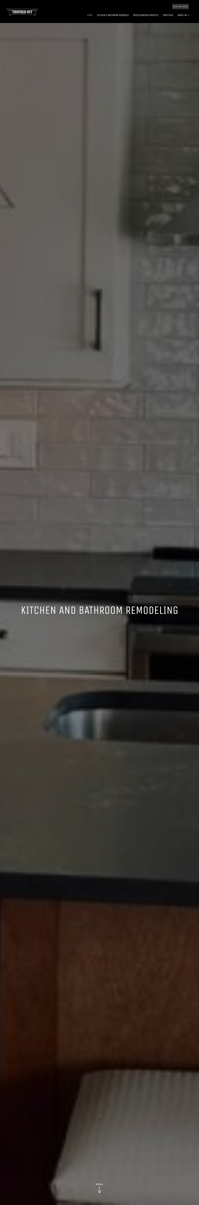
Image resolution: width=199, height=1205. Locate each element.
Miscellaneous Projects (145, 15)
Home (90, 15)
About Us (182, 15)
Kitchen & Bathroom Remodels (113, 15)
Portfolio (168, 15)
